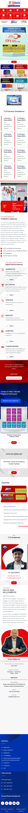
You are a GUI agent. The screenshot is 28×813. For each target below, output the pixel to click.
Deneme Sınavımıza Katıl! (14, 378)
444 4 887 (14, 666)
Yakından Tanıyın (24, 18)
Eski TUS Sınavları (3, 18)
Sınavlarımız (6, 765)
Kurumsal (3, 12)
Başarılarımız (17, 12)
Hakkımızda (6, 747)
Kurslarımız (6, 763)
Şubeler (17, 17)
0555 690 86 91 (7, 786)
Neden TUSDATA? (8, 750)
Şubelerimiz (6, 753)
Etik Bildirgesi (7, 755)
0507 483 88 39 (7, 783)
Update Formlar (10, 18)
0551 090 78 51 (7, 789)
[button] (8, 62)
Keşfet (11, 279)
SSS (4, 768)
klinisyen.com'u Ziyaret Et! (10, 401)
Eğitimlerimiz (10, 12)
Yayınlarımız (24, 12)
